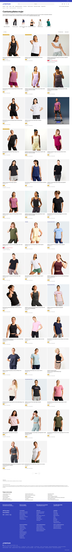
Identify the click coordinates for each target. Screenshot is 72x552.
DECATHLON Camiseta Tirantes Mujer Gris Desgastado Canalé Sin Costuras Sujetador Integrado (14, 465)
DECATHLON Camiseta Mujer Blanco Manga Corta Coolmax (35, 464)
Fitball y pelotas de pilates (6, 498)
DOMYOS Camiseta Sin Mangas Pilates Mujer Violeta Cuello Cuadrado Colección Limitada (35, 89)
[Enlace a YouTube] (7, 514)
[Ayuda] (64, 4)
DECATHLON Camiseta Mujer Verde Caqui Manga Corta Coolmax (58, 432)
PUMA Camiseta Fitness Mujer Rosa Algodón (10, 432)
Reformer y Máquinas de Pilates (52, 496)
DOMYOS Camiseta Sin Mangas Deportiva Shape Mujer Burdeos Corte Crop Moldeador (58, 276)
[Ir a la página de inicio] (6, 4)
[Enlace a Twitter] (5, 514)
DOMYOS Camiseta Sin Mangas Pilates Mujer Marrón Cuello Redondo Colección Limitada (35, 214)
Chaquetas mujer (48, 26)
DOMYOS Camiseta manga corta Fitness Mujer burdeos (56, 151)
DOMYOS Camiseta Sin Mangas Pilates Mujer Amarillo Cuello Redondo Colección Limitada (35, 152)
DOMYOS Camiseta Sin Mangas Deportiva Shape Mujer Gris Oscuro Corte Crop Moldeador (35, 308)
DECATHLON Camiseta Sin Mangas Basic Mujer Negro (11, 57)
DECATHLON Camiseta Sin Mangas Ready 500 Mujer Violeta (13, 88)
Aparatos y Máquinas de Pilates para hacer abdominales (56, 497)
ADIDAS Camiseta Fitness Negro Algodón (10, 182)
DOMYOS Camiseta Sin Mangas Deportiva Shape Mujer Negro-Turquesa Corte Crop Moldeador (13, 339)
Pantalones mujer (15, 26)
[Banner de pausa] (67, 1)
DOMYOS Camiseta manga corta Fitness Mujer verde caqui (12, 244)
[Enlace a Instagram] (9, 514)
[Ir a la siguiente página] (39, 473)
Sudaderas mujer (40, 26)
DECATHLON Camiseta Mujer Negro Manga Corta (11, 151)
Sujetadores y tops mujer (32, 26)
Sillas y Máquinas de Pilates (29, 497)
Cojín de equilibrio (5, 497)
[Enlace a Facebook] (3, 514)
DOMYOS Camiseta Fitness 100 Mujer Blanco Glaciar (33, 57)
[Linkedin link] (10, 514)
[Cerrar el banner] (68, 1)
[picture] (14, 45)
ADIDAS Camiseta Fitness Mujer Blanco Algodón (33, 120)
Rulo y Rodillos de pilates (51, 498)
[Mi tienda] (62, 4)
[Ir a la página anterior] (33, 473)
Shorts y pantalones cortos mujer (23, 27)
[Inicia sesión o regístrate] (66, 4)
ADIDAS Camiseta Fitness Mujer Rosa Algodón (55, 307)
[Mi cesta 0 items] (68, 4)
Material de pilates (28, 496)
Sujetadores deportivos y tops (34, 15)
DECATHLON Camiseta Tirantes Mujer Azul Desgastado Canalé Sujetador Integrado (35, 433)
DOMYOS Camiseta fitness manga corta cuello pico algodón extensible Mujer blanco (57, 58)
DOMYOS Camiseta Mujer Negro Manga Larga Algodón (56, 182)
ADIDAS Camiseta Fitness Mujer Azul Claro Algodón (56, 244)
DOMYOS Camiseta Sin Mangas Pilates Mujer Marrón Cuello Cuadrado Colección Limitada (57, 89)
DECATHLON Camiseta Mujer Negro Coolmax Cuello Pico (12, 307)
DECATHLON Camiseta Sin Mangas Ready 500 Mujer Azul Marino (35, 182)
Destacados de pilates (6, 496)
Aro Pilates (26, 498)
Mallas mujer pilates (7, 26)
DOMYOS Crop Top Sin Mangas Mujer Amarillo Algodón (34, 244)
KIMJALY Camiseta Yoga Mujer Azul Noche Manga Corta (12, 370)
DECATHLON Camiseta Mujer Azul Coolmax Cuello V (33, 370)
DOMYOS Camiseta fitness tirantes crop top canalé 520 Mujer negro (54, 371)
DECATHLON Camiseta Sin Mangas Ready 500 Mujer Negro (12, 120)
